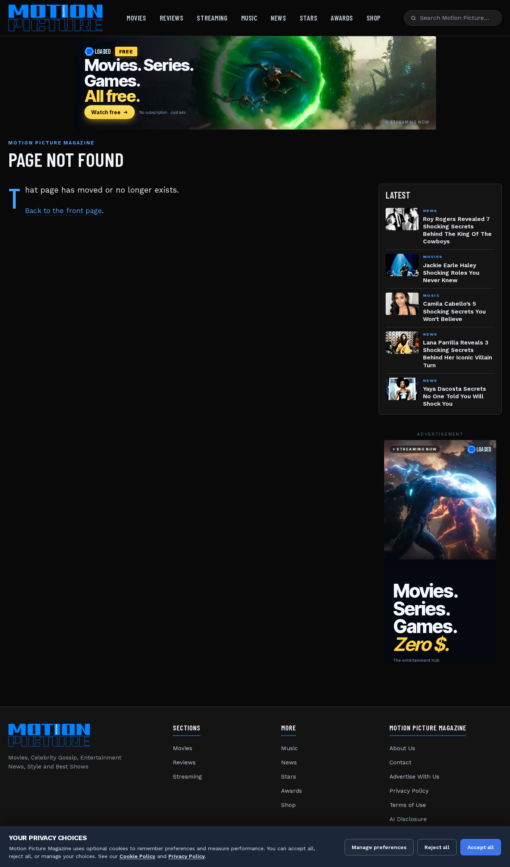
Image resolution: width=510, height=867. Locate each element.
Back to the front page (63, 210)
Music (249, 17)
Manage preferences (379, 847)
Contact (400, 762)
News (278, 17)
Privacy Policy (409, 791)
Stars (309, 17)
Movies (136, 17)
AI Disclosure (408, 819)
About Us (402, 748)
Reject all (437, 847)
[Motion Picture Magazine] (55, 18)
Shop (374, 17)
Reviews (172, 17)
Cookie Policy (137, 856)
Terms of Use (407, 805)
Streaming (212, 17)
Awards (342, 17)
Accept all (480, 847)
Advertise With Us (414, 776)
